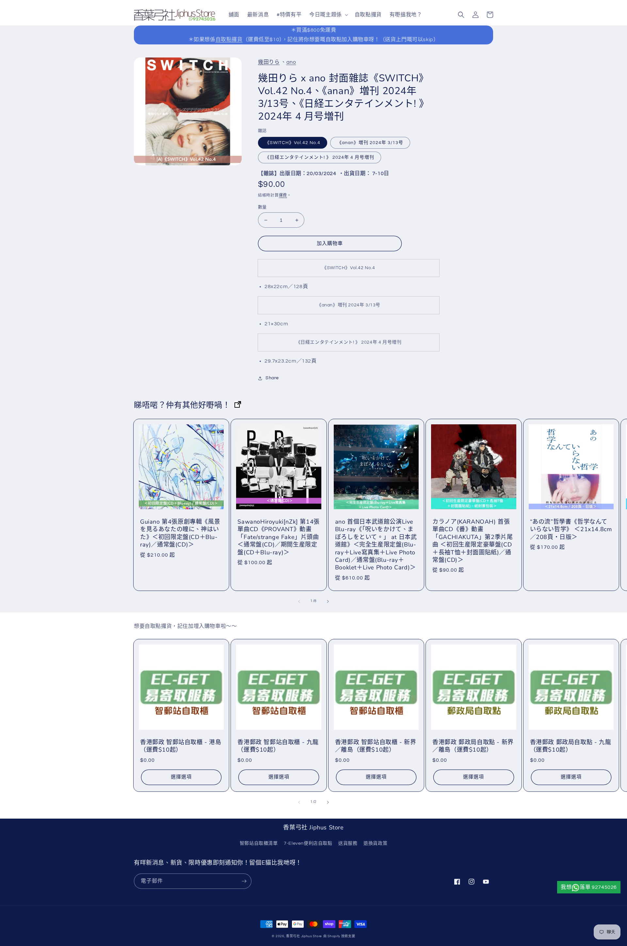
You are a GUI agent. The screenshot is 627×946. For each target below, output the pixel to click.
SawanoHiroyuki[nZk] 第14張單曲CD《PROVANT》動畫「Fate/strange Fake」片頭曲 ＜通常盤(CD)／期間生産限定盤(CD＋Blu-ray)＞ (278, 537)
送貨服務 (347, 843)
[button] (328, 15)
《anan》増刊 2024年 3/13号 (370, 142)
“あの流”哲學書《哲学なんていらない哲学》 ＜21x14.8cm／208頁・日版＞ (571, 529)
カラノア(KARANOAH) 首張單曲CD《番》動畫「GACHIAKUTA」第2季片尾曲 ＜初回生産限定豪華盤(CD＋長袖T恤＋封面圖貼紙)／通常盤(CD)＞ (472, 541)
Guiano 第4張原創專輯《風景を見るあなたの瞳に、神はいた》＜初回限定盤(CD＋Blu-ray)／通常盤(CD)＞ (180, 533)
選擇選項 (181, 777)
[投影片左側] (299, 601)
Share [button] (272, 378)
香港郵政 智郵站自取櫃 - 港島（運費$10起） (180, 746)
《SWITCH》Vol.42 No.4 (292, 142)
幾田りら (269, 62)
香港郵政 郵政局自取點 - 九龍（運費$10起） (570, 746)
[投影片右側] (328, 601)
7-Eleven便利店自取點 (308, 843)
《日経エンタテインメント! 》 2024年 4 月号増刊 (319, 157)
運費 (283, 195)
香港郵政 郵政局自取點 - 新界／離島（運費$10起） (473, 746)
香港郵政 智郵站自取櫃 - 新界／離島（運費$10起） (375, 746)
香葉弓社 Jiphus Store (304, 936)
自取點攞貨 (229, 39)
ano (291, 62)
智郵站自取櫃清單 (259, 843)
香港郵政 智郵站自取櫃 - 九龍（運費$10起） (278, 746)
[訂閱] (244, 881)
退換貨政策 (375, 843)
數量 (262, 207)
